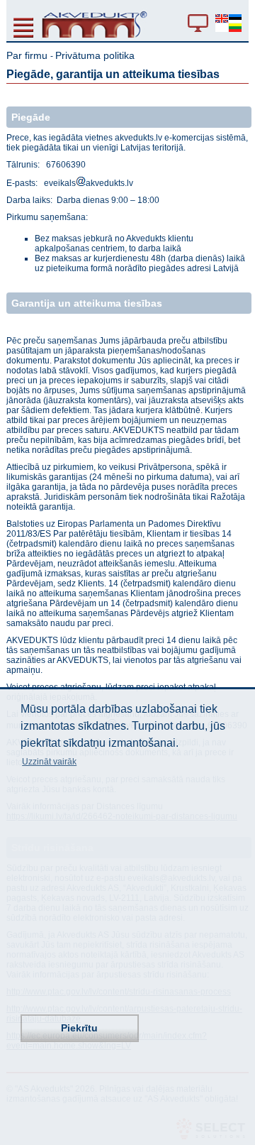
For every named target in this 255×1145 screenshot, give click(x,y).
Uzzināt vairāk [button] (49, 762)
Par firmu (28, 55)
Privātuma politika (95, 55)
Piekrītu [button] (79, 1028)
